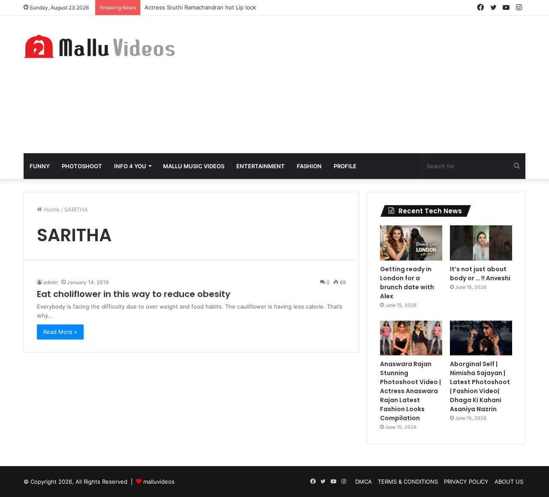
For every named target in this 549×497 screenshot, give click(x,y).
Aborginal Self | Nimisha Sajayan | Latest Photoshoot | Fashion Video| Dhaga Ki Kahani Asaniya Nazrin (480, 386)
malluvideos (159, 481)
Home (51, 209)
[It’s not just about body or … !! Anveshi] (481, 243)
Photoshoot (82, 166)
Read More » (60, 331)
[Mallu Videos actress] (103, 46)
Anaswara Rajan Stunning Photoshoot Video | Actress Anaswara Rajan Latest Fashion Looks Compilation (410, 391)
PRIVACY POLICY (466, 481)
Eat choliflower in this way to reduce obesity (133, 294)
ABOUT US (509, 481)
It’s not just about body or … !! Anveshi (480, 273)
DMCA (363, 481)
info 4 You (130, 166)
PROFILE (345, 166)
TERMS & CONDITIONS (408, 481)
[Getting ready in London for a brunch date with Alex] (411, 243)
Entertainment (260, 166)
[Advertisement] (360, 84)
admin (50, 282)
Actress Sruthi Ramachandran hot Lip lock (200, 7)
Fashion (309, 166)
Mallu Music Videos (193, 166)
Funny (40, 166)
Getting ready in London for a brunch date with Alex (407, 282)
